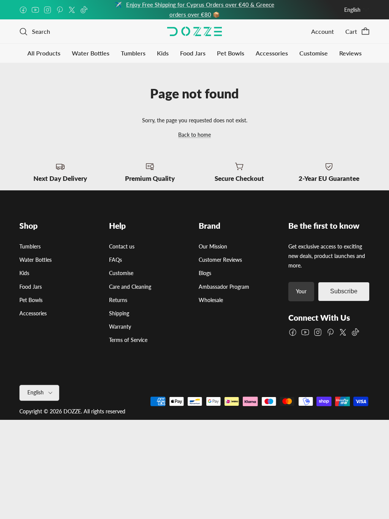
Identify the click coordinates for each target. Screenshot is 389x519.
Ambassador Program (224, 286)
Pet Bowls (230, 53)
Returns (118, 300)
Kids (163, 53)
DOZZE (72, 411)
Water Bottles (90, 53)
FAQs (115, 259)
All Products (43, 53)
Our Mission (213, 246)
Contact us (121, 246)
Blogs (205, 273)
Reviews (350, 53)
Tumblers (133, 53)
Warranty (120, 326)
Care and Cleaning (130, 286)
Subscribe (343, 291)
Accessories (272, 53)
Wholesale (211, 300)
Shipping (119, 313)
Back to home (194, 134)
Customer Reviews (220, 259)
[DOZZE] (194, 31)
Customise (313, 53)
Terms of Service (128, 340)
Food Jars (193, 53)
